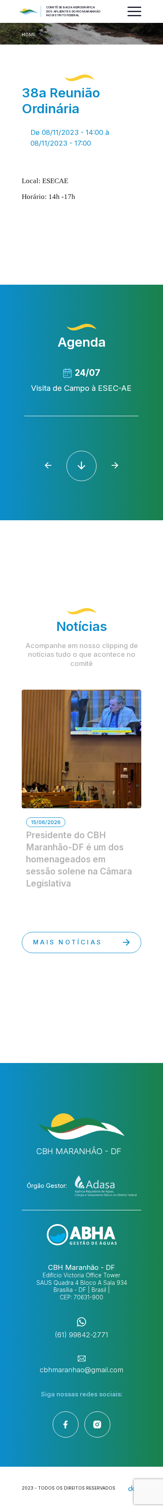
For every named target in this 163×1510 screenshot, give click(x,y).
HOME (29, 34)
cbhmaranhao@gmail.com (81, 1370)
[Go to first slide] (115, 465)
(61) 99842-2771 (81, 1335)
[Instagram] (97, 1424)
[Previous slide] (47, 465)
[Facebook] (66, 1424)
